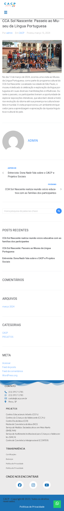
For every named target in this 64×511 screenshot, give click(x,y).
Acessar (6, 363)
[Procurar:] (28, 211)
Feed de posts (9, 367)
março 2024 (8, 306)
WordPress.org (9, 375)
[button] (5, 12)
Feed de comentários (12, 371)
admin (9, 33)
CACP (21, 33)
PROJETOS (7, 337)
